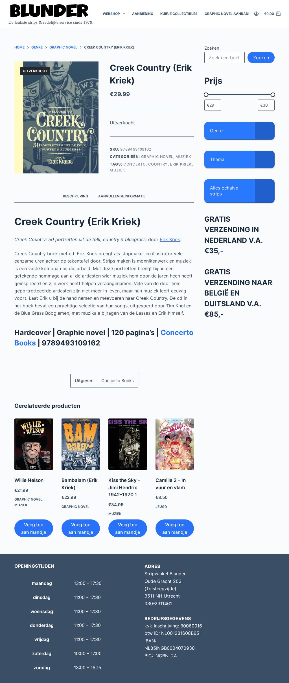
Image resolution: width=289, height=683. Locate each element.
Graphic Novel (157, 156)
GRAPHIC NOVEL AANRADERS (230, 14)
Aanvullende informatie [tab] (121, 196)
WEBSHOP (111, 14)
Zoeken (211, 48)
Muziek (183, 156)
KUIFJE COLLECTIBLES (179, 14)
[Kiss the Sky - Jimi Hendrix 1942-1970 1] (127, 444)
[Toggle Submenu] (265, 130)
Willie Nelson (28, 480)
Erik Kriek (181, 164)
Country (158, 164)
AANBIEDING (142, 14)
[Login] (256, 14)
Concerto (134, 164)
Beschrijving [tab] (75, 196)
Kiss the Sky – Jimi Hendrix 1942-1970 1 (124, 487)
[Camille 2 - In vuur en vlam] (175, 444)
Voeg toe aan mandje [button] (33, 528)
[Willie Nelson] (33, 444)
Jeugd (161, 506)
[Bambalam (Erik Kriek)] (81, 444)
